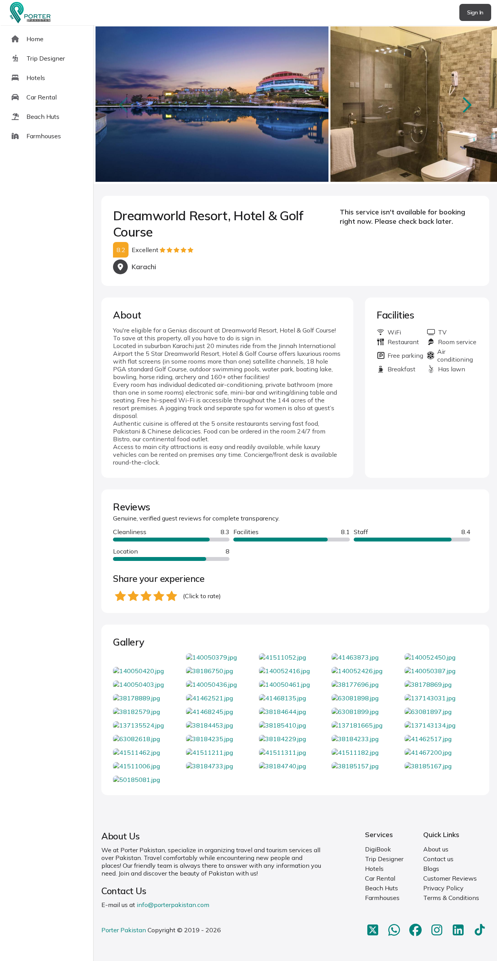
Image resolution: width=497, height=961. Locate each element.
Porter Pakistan (123, 930)
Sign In (475, 12)
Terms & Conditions (451, 898)
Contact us (438, 859)
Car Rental (380, 878)
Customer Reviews (450, 878)
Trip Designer (384, 859)
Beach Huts (381, 888)
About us (435, 849)
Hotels (374, 868)
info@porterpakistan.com (173, 905)
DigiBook (378, 849)
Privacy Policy (443, 888)
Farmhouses (382, 898)
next (466, 105)
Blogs (431, 868)
